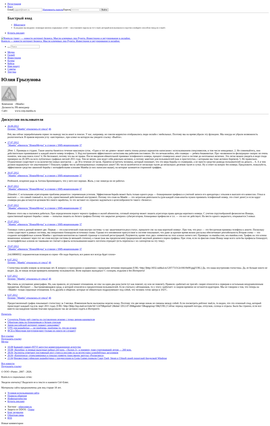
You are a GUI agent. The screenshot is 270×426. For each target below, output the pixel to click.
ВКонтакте (19, 24)
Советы (12, 69)
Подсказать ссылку (11, 338)
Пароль (57, 9)
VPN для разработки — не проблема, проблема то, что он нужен (42, 328)
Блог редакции (15, 412)
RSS (10, 418)
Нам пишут (14, 66)
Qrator (31, 409)
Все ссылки (7, 336)
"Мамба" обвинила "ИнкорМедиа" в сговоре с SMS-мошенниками (43, 145)
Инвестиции (14, 57)
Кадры (11, 60)
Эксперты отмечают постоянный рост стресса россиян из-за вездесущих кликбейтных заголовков (66, 352)
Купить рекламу (16, 33)
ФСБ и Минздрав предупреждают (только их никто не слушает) (42, 330)
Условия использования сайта (23, 393)
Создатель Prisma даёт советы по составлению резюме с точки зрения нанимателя (51, 319)
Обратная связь (16, 415)
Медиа (11, 52)
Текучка (12, 72)
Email (10, 9)
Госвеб (11, 55)
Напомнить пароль (53, 9)
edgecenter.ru (25, 406)
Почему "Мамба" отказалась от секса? (28, 129)
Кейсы (11, 63)
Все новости (8, 363)
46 (50, 129)
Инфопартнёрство (17, 398)
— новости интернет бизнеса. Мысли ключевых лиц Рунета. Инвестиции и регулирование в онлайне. (60, 41)
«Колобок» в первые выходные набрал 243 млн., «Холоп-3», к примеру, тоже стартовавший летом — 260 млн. (73, 349)
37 (80, 145)
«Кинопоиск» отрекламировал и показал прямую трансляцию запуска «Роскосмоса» (59, 355)
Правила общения (17, 395)
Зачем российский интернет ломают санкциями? (34, 325)
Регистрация (14, 4)
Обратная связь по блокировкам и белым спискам (34, 322)
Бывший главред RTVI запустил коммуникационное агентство (47, 347)
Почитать (6, 314)
